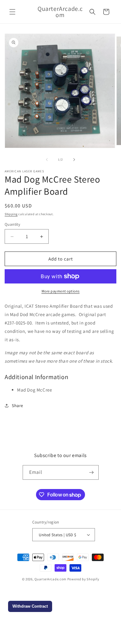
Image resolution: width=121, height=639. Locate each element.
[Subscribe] (91, 472)
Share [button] (17, 405)
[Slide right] (74, 159)
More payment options (61, 291)
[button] (12, 12)
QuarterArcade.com (50, 579)
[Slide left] (47, 159)
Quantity (12, 224)
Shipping (11, 214)
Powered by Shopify (83, 579)
